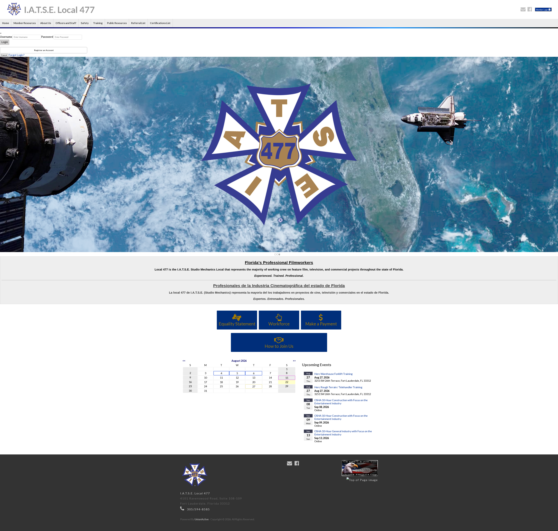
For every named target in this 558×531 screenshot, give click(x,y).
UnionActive (202, 519)
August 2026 (239, 360)
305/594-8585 (198, 509)
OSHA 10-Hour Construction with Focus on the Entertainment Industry (341, 402)
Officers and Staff (66, 23)
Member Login (542, 10)
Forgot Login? (16, 55)
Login (4, 42)
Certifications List (160, 23)
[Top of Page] (362, 479)
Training (98, 23)
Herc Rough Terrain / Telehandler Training (338, 387)
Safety (85, 23)
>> (294, 360)
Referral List (138, 23)
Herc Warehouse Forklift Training (333, 373)
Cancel (4, 55)
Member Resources (25, 23)
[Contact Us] (524, 10)
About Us (45, 23)
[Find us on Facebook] (530, 10)
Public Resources (117, 23)
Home (5, 23)
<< (184, 360)
